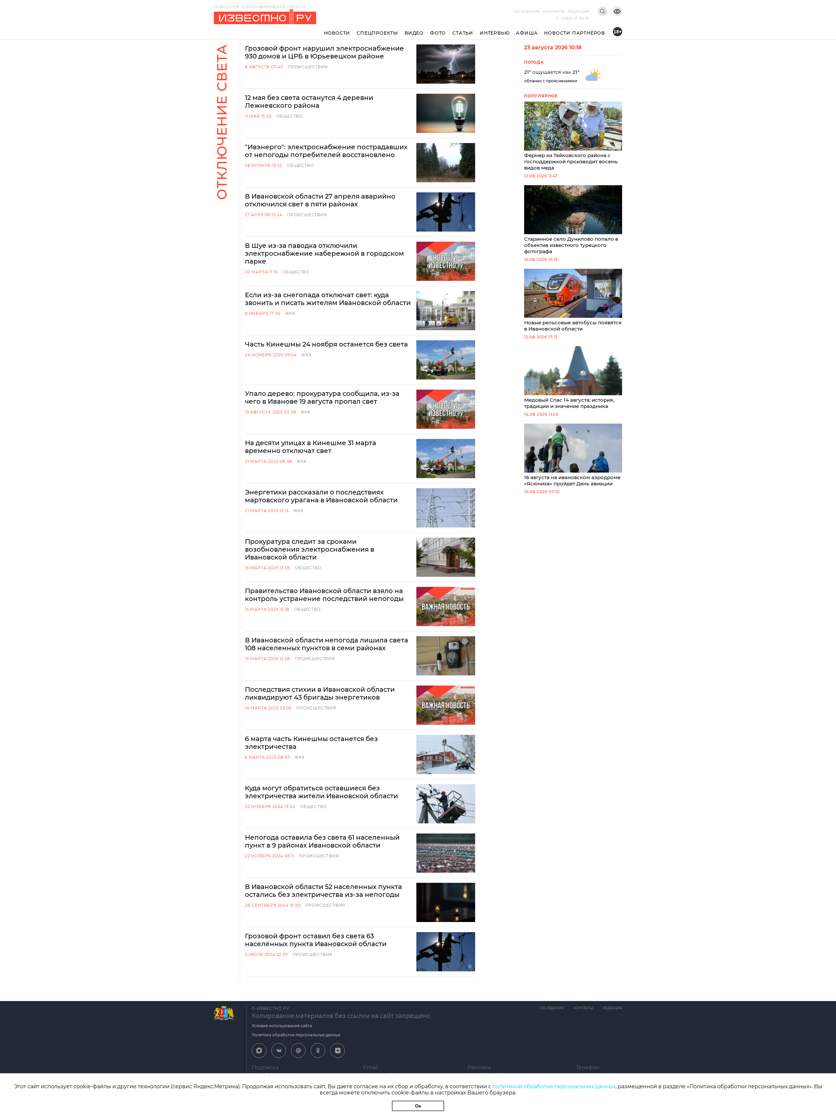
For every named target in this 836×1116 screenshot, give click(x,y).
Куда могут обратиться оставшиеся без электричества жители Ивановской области (321, 792)
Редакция (578, 11)
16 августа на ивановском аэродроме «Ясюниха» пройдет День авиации (572, 480)
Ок (418, 1105)
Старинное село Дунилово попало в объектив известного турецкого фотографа (571, 245)
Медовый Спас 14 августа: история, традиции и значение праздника (569, 403)
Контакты (554, 11)
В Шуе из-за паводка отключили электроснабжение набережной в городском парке (324, 253)
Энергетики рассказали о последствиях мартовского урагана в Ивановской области (321, 496)
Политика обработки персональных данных (296, 1035)
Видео (414, 33)
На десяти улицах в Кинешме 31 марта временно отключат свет (310, 447)
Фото (438, 33)
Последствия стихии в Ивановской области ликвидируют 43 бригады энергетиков (320, 693)
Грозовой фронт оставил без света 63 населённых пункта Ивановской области (316, 940)
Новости (337, 33)
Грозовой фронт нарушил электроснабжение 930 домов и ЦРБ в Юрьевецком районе (324, 52)
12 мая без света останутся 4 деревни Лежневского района (309, 101)
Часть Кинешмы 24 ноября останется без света (326, 344)
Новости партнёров (574, 33)
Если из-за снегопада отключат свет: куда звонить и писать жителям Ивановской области (328, 299)
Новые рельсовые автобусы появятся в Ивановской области (572, 325)
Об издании (527, 11)
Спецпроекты (377, 33)
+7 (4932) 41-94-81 (572, 18)
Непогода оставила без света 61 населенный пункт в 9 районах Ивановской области (322, 841)
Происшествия (308, 66)
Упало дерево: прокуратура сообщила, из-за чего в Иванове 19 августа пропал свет (322, 397)
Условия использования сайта (282, 1025)
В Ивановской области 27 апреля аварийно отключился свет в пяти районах (320, 200)
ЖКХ (290, 313)
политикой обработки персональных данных (554, 1086)
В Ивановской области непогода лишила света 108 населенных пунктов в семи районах (326, 644)
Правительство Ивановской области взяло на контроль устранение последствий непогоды (324, 595)
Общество (289, 116)
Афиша (527, 33)
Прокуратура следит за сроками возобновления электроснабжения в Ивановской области (309, 549)
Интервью (494, 33)
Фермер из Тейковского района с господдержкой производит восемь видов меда (571, 161)
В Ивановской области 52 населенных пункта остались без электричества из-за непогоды (323, 890)
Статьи (462, 33)
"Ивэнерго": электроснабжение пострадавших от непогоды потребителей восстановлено (326, 151)
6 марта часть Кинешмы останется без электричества (311, 743)
